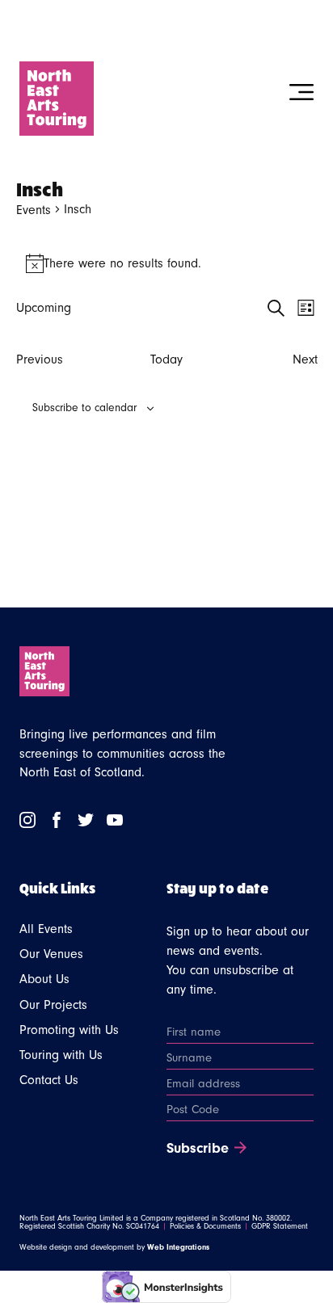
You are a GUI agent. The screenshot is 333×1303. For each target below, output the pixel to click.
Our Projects (53, 1005)
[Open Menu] (301, 92)
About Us (44, 979)
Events (33, 210)
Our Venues (51, 954)
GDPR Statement (279, 1226)
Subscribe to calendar (84, 407)
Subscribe (197, 1148)
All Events (46, 929)
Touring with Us (61, 1055)
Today (166, 359)
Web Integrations (178, 1247)
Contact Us (48, 1080)
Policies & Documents (205, 1226)
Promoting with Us (69, 1030)
